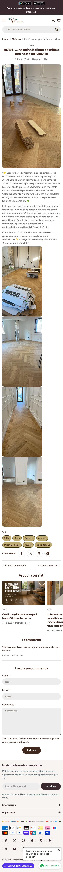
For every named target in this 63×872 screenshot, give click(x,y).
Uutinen (16, 39)
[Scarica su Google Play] (25, 3)
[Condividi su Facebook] (21, 553)
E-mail (6, 690)
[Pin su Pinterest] (39, 553)
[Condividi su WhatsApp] (47, 553)
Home (5, 39)
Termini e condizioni (37, 794)
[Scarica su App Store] (39, 3)
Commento (9, 704)
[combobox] (31, 29)
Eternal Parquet (18, 859)
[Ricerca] (56, 29)
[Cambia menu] (4, 20)
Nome (6, 675)
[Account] (53, 20)
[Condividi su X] (30, 553)
